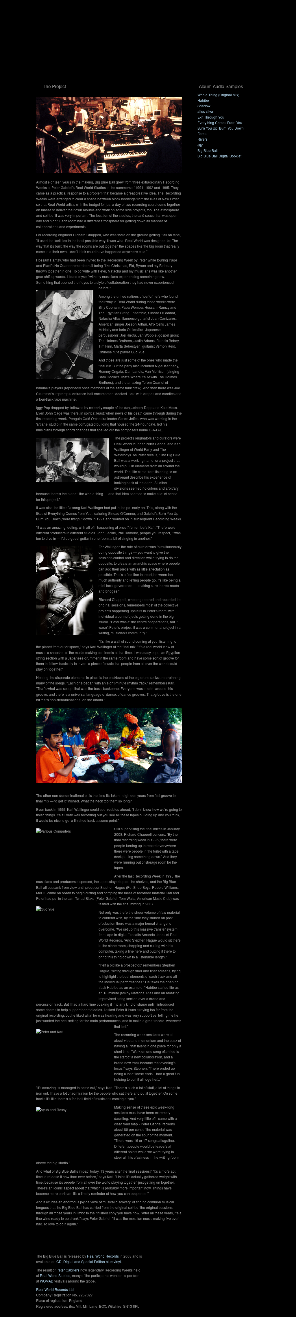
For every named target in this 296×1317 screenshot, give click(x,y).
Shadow (203, 105)
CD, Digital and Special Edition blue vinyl (88, 1261)
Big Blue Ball (207, 150)
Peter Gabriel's (67, 1269)
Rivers (202, 139)
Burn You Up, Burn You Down (220, 128)
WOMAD (46, 1280)
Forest (202, 133)
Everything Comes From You (219, 122)
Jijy (200, 144)
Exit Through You (210, 117)
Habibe (203, 100)
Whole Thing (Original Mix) (218, 94)
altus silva (205, 111)
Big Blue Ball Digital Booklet (219, 155)
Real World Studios (55, 1275)
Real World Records (103, 1256)
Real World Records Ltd (55, 1289)
